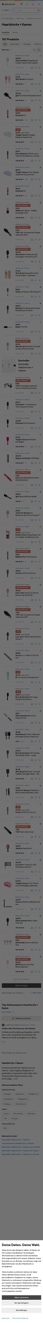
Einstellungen (21, 1310)
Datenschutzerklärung (20, 1318)
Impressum (5, 1318)
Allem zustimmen (21, 1297)
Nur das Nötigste (21, 1303)
